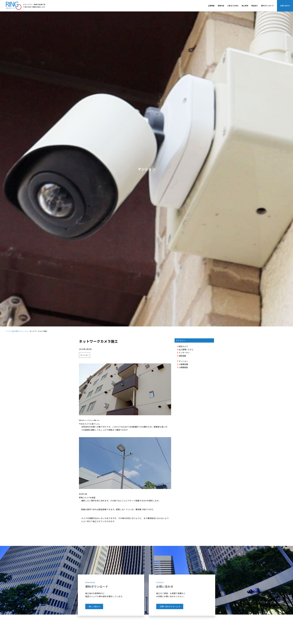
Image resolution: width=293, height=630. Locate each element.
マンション (24, 331)
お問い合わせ (285, 5)
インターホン (184, 352)
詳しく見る (93, 606)
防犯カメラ (183, 346)
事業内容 (221, 5)
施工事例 (245, 5)
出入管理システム (185, 349)
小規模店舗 (183, 364)
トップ (8, 331)
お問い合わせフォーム (169, 606)
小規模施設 (183, 367)
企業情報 (211, 5)
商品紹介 (254, 5)
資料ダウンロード (267, 5)
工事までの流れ (233, 5)
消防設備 (182, 355)
